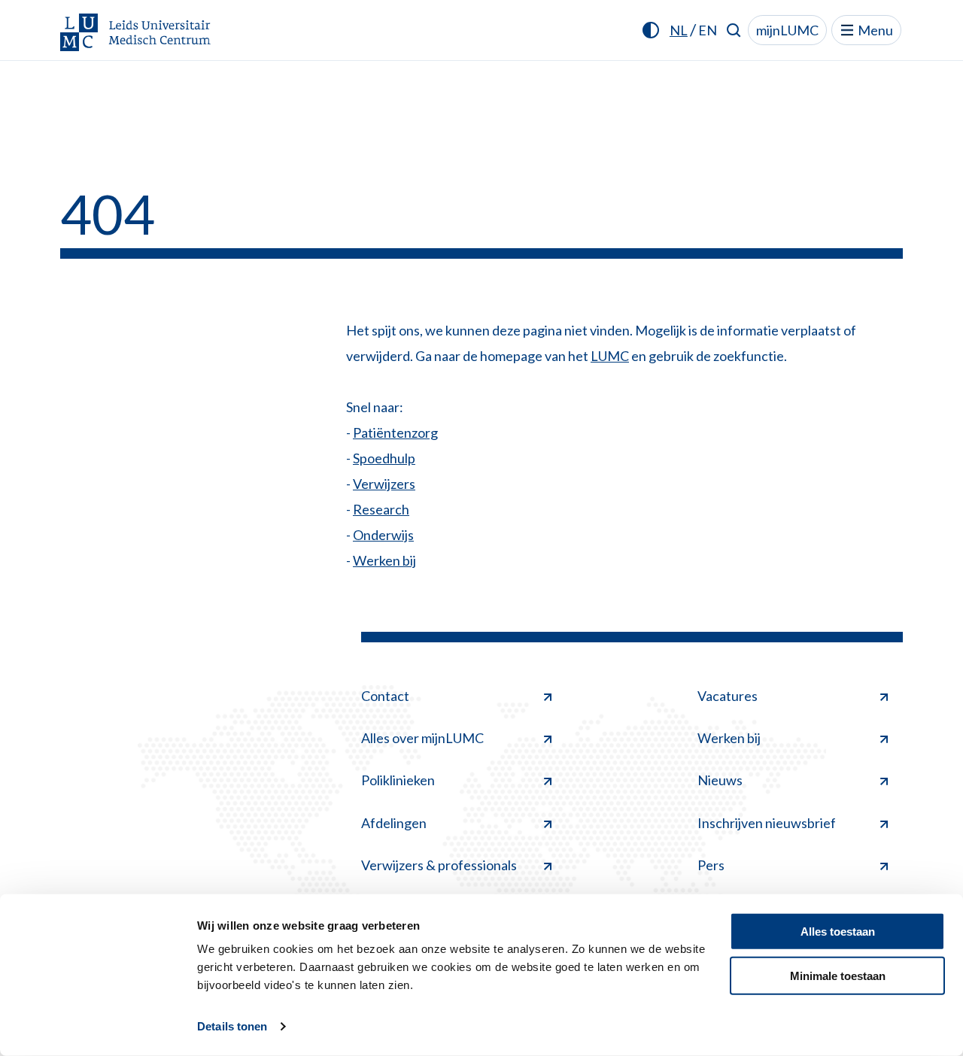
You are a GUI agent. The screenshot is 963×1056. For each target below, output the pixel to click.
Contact (385, 695)
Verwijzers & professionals (439, 865)
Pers (711, 865)
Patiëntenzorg (395, 432)
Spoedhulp (384, 458)
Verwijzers (384, 483)
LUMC (610, 355)
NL (679, 30)
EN (707, 30)
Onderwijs (383, 534)
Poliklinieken (398, 780)
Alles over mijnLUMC (422, 738)
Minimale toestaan (838, 975)
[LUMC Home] (135, 33)
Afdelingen (394, 823)
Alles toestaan (837, 931)
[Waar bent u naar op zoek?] (734, 30)
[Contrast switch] (650, 30)
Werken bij (384, 560)
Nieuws (720, 780)
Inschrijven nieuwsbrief (766, 823)
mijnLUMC (787, 30)
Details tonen (232, 1026)
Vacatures (727, 695)
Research (381, 509)
